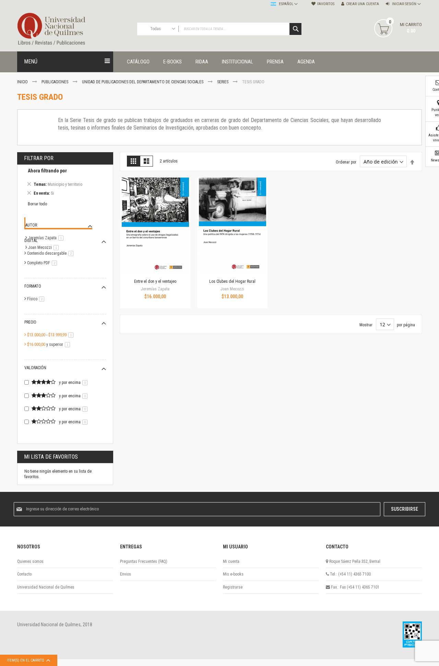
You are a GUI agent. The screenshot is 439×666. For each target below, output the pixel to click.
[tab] (65, 183)
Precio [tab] (30, 322)
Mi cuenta (231, 561)
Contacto (24, 574)
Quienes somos (30, 561)
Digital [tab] (31, 240)
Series (223, 82)
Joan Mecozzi (44, 247)
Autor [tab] (31, 225)
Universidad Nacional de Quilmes (45, 587)
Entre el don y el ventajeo (155, 281)
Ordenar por (346, 162)
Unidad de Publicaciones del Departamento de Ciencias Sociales (143, 82)
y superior (49, 344)
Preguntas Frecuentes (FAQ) (143, 561)
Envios (125, 574)
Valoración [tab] (35, 367)
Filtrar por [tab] (39, 158)
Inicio (23, 82)
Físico (37, 298)
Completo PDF (43, 263)
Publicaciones (55, 82)
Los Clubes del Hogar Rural (232, 281)
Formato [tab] (32, 286)
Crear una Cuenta (362, 4)
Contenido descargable (51, 253)
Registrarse (232, 587)
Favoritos (325, 4)
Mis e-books (233, 574)
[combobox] (219, 29)
